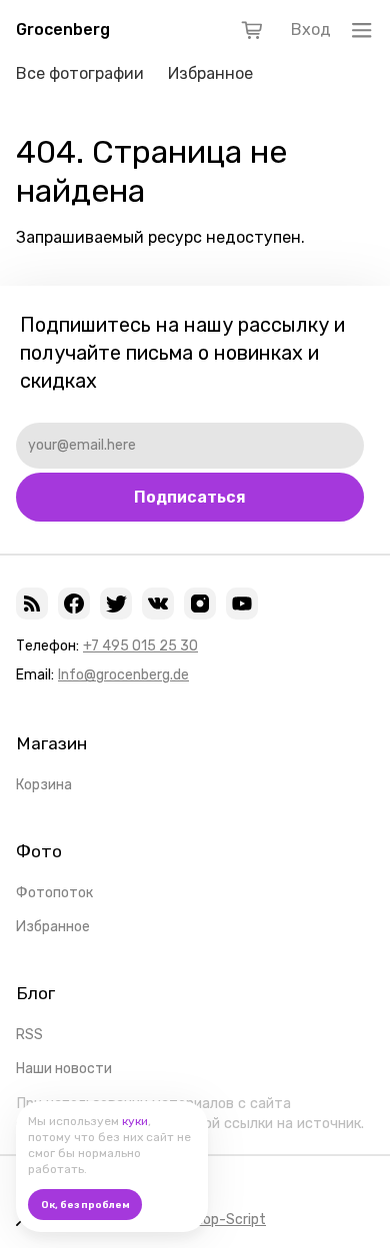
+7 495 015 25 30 (140, 645)
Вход (311, 29)
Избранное (210, 73)
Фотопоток (54, 892)
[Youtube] (242, 604)
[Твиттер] (116, 604)
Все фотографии (80, 73)
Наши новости (64, 1068)
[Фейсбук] (74, 604)
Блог (35, 993)
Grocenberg (63, 29)
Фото (39, 851)
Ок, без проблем (85, 1205)
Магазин (51, 743)
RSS (29, 1034)
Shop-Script (226, 1219)
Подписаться (190, 497)
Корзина (44, 784)
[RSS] (32, 604)
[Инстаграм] (200, 604)
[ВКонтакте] (158, 604)
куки (135, 1121)
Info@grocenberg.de (123, 674)
